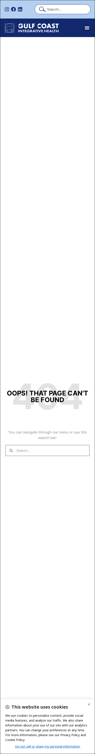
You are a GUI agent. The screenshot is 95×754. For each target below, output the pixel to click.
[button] (87, 28)
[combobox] (63, 9)
